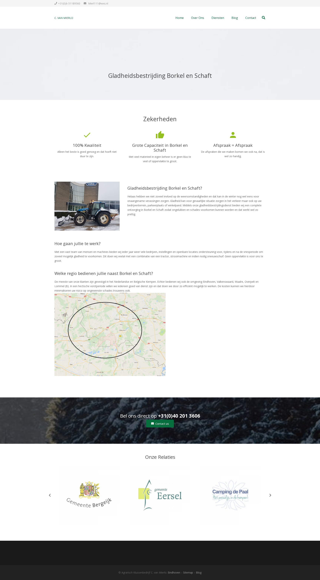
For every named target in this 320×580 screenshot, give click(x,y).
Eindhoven (174, 572)
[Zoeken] (263, 17)
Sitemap (188, 572)
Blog (198, 572)
